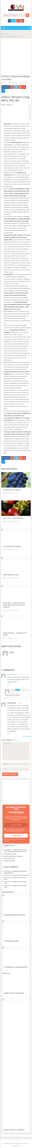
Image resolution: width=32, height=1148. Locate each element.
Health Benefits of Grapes (12, 490)
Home (2, 34)
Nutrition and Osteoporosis (21, 875)
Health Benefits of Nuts (11, 575)
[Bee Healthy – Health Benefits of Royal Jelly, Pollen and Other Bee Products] (16, 593)
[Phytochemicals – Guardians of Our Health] (16, 623)
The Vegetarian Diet (11, 941)
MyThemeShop (16, 1146)
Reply (8, 684)
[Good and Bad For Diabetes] (16, 536)
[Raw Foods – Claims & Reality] (16, 508)
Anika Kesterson (12, 674)
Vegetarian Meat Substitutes (14, 915)
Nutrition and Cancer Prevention (13, 856)
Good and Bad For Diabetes (12, 546)
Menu (3, 28)
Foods (7, 34)
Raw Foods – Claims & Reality (13, 518)
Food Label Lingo (9, 858)
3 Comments (25, 82)
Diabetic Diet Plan (9, 861)
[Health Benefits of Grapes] (16, 480)
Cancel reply (26, 736)
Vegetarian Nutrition (8, 1143)
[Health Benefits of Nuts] (16, 564)
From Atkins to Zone (10, 854)
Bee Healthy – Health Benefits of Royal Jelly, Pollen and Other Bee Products (14, 605)
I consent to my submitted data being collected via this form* (15, 830)
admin (4, 82)
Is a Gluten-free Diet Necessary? (16, 967)
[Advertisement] (16, 58)
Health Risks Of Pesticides (14, 993)
